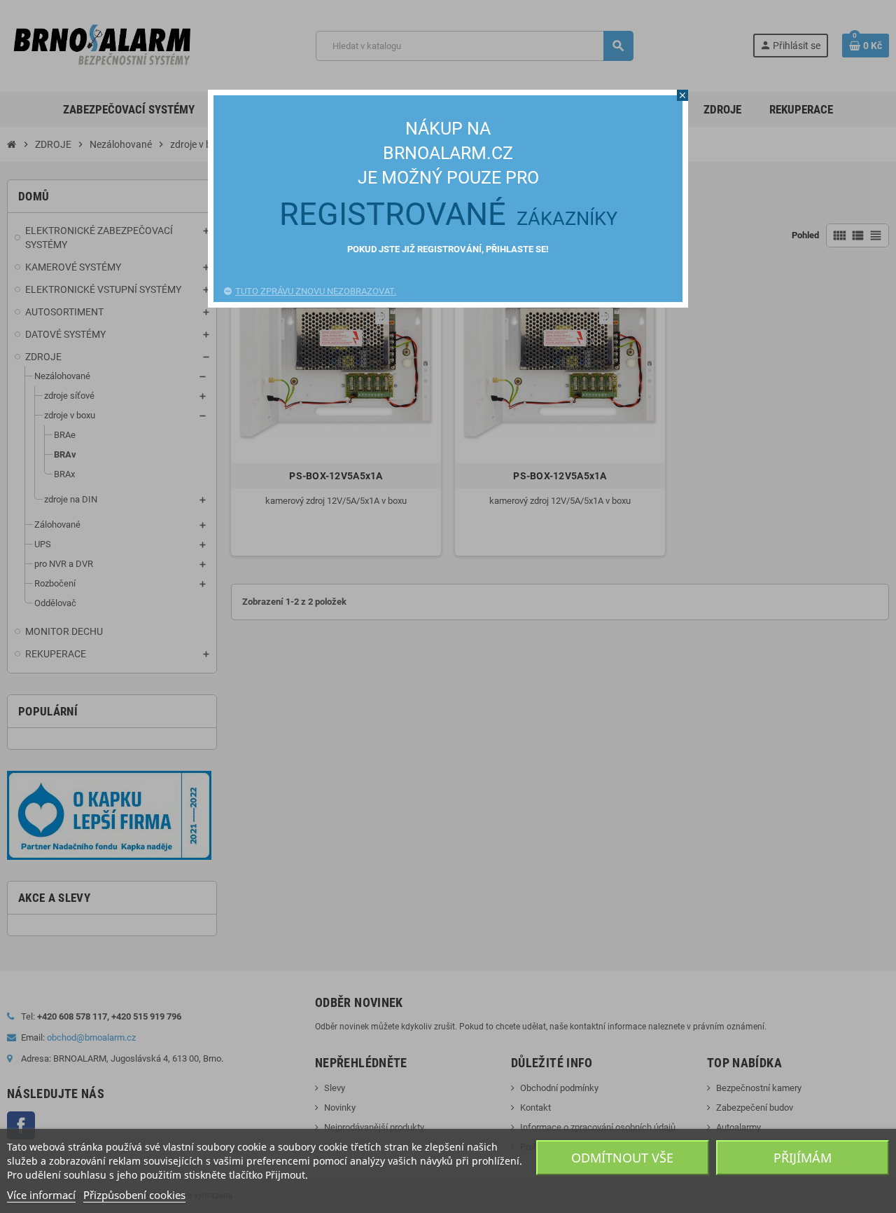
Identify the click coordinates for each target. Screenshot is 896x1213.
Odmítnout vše (622, 1157)
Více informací (41, 1195)
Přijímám (803, 1157)
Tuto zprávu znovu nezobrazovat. (315, 291)
